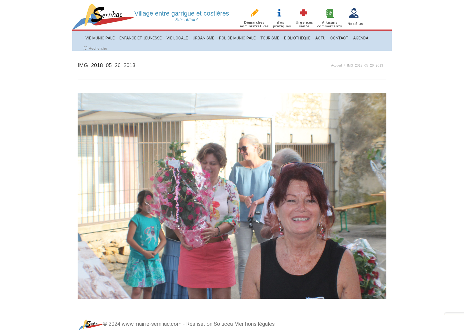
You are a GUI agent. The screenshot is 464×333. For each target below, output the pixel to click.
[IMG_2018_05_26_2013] (232, 196)
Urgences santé (304, 24)
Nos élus (355, 23)
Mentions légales (254, 324)
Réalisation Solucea (209, 324)
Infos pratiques (282, 24)
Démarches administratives (254, 24)
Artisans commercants (329, 24)
